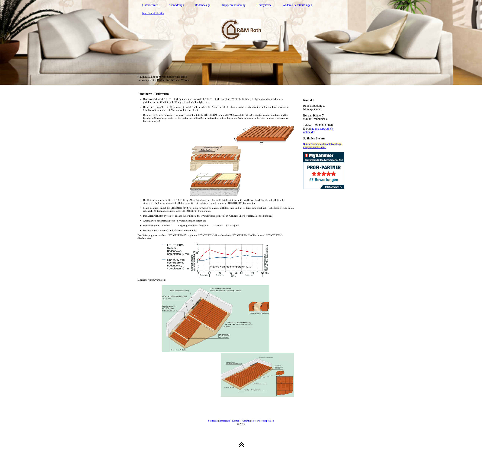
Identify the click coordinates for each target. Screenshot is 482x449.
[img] (241, 42)
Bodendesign (202, 5)
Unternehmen (150, 5)
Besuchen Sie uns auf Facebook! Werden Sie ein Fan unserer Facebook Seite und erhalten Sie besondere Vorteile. (323, 197)
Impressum (224, 420)
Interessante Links (153, 13)
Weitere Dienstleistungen (297, 5)
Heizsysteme (264, 5)
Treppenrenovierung (233, 5)
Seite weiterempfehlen (262, 420)
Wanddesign (176, 5)
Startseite (213, 420)
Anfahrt (246, 420)
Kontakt (236, 420)
